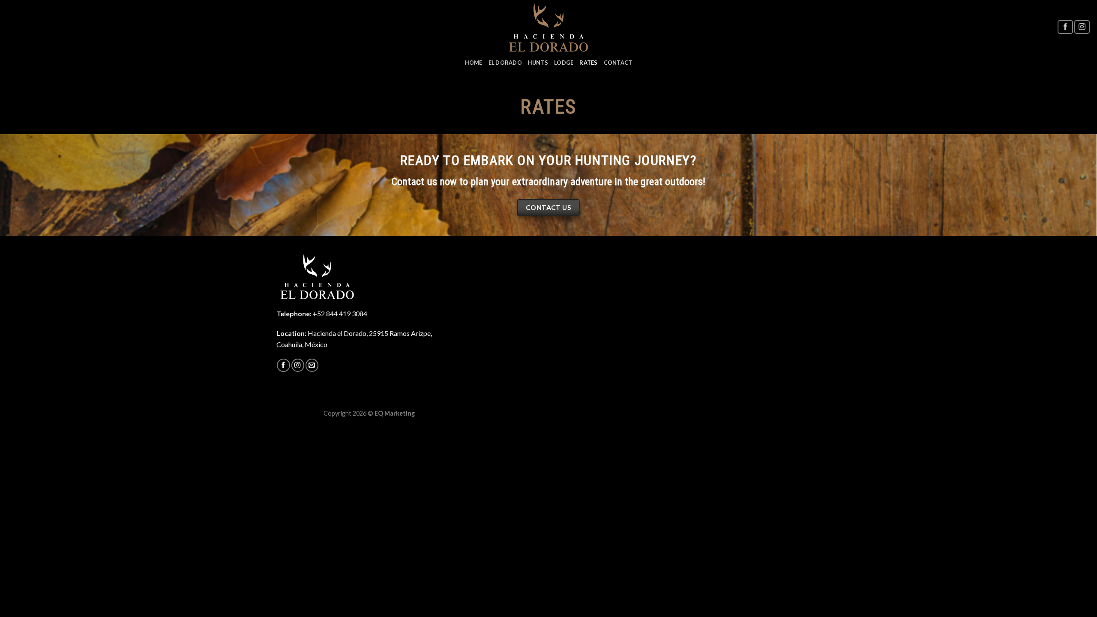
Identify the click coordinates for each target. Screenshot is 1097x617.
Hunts (538, 62)
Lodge (563, 62)
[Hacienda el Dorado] (549, 27)
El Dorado (505, 62)
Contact (618, 62)
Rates (588, 62)
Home (474, 62)
